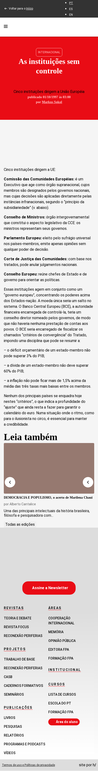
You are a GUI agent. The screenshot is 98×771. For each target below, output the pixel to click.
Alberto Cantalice (23, 504)
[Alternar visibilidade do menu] (6, 27)
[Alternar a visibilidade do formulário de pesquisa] (91, 27)
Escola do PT (59, 703)
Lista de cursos (62, 694)
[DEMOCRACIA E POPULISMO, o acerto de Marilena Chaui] (49, 468)
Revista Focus (16, 627)
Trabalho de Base (19, 659)
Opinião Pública (62, 641)
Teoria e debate (17, 618)
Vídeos (9, 753)
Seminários (14, 694)
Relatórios (14, 735)
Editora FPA (58, 649)
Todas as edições (20, 524)
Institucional (64, 670)
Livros (9, 718)
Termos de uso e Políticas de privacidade (28, 765)
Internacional (49, 52)
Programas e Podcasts (24, 744)
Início (29, 8)
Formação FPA (60, 712)
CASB (8, 677)
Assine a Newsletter (50, 588)
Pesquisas (13, 726)
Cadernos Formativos (23, 686)
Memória (56, 632)
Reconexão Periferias (23, 636)
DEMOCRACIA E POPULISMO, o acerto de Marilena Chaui (48, 497)
